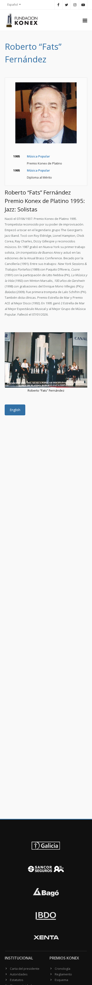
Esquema (61, 980)
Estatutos (16, 980)
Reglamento (63, 974)
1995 (16, 156)
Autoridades (19, 974)
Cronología (62, 968)
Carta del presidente (24, 968)
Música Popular (38, 156)
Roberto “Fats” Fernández (46, 390)
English (15, 410)
